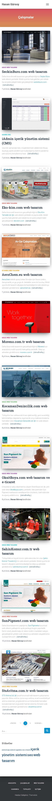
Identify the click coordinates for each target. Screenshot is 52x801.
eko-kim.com (19, 221)
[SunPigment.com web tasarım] (26, 596)
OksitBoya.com (16, 490)
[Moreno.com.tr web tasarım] (26, 317)
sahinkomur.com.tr (20, 567)
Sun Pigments (33, 626)
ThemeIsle (33, 795)
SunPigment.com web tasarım (25, 621)
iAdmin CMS (6, 135)
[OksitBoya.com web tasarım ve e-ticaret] (26, 453)
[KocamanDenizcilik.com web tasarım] (26, 381)
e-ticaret (27, 750)
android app (6, 750)
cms (23, 750)
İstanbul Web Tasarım (10, 270)
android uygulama (16, 750)
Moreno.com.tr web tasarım (23, 342)
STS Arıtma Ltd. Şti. (9, 696)
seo (30, 755)
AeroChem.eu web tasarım (22, 275)
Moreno (41, 347)
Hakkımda (15, 789)
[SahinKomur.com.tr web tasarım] (26, 524)
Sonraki (38, 723)
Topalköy (27, 789)
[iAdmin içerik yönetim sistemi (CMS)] (26, 114)
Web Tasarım (39, 783)
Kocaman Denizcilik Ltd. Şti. (25, 421)
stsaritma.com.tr (35, 707)
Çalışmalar (25, 783)
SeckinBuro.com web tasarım (24, 72)
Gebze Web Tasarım (9, 67)
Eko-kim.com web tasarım (22, 207)
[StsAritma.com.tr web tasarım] (26, 666)
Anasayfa (12, 783)
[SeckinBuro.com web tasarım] (26, 47)
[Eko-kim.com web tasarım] (26, 183)
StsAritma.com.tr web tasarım (25, 691)
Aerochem (6, 279)
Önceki (13, 723)
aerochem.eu (25, 288)
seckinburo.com (40, 82)
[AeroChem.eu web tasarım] (26, 250)
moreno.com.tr (26, 352)
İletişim (38, 789)
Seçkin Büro (45, 76)
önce (6, 89)
